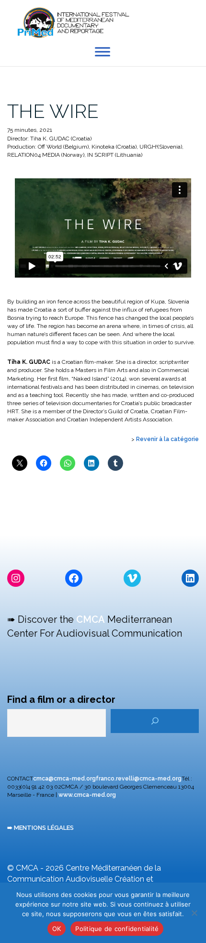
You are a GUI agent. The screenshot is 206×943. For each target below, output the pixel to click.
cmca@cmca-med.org (64, 778)
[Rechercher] (155, 721)
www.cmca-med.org (87, 795)
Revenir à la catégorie (167, 439)
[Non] (194, 913)
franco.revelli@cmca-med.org (139, 778)
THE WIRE (53, 111)
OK (56, 928)
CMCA (90, 619)
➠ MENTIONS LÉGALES (40, 827)
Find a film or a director (61, 699)
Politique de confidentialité (117, 928)
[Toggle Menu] (102, 52)
